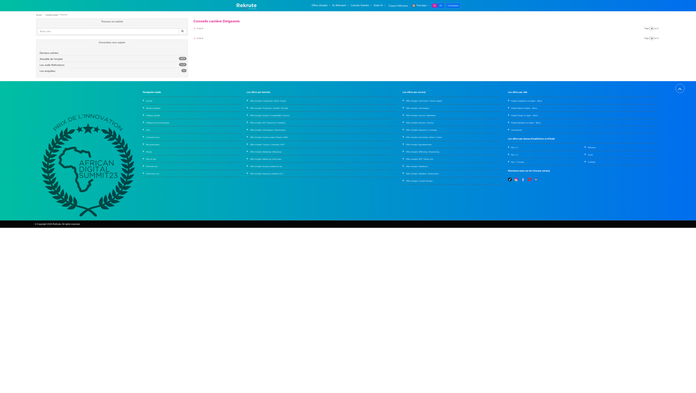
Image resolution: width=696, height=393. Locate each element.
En (441, 5)
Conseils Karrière (360, 5)
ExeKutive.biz (152, 166)
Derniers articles (49, 52)
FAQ (148, 130)
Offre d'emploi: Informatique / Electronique (267, 130)
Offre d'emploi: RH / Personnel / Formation (267, 123)
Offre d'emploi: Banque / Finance (420, 123)
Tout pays (421, 5)
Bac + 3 (514, 147)
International (516, 130)
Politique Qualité (153, 115)
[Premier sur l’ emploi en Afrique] (246, 5)
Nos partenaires (152, 145)
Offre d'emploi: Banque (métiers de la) (266, 166)
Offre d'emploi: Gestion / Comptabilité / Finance (270, 115)
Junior (590, 155)
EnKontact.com (152, 174)
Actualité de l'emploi (51, 58)
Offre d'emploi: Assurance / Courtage (421, 130)
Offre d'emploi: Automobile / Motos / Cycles (424, 137)
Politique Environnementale (157, 123)
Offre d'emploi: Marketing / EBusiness (265, 152)
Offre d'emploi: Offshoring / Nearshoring (422, 152)
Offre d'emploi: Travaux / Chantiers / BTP (267, 145)
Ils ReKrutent (339, 5)
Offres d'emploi (320, 5)
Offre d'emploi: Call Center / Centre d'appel (424, 101)
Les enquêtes (47, 71)
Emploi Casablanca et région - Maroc (526, 101)
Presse (149, 152)
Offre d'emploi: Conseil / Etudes (419, 181)
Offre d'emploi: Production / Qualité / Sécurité (269, 108)
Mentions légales (153, 108)
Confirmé (591, 162)
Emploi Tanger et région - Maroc (524, 115)
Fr (435, 5)
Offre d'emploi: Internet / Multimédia (421, 115)
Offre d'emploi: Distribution (417, 166)
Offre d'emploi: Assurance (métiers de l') (266, 174)
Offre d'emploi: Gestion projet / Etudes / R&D (269, 137)
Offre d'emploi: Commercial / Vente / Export (268, 101)
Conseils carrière (51, 15)
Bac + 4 (514, 155)
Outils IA (378, 5)
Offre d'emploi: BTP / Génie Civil (419, 159)
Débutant (592, 147)
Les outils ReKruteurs (52, 64)
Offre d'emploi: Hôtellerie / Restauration (422, 174)
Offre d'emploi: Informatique (417, 108)
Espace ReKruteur (398, 6)
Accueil (38, 15)
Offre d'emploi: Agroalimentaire (419, 145)
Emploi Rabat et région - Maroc (524, 108)
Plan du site (151, 159)
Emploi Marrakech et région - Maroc (526, 123)
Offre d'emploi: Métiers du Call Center (265, 159)
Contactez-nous (152, 137)
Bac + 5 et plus (517, 162)
